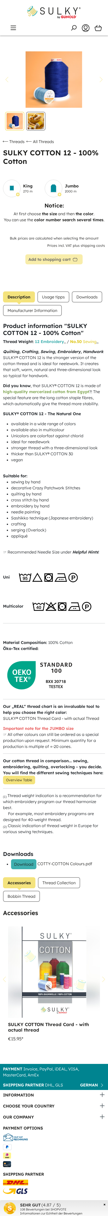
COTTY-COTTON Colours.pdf (64, 863)
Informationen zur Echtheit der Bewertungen (51, 1213)
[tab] (19, 296)
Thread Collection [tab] (59, 882)
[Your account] (85, 28)
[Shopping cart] (98, 28)
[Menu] (13, 28)
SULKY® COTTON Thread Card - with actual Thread (51, 718)
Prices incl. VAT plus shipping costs (76, 245)
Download (23, 864)
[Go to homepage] (54, 12)
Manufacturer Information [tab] (32, 310)
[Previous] (7, 79)
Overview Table (19, 780)
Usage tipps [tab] (53, 296)
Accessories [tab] (19, 882)
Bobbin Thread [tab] (21, 896)
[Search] (73, 28)
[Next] (101, 79)
